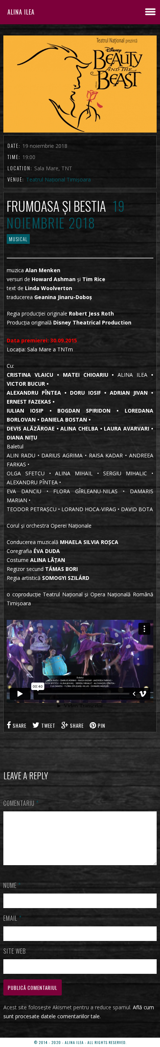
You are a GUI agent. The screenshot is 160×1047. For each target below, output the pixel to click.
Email (12, 918)
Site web (14, 951)
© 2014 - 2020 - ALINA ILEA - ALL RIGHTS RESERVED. (80, 1042)
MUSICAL (18, 239)
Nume (12, 885)
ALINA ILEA (21, 11)
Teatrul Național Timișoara (58, 179)
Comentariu (21, 803)
